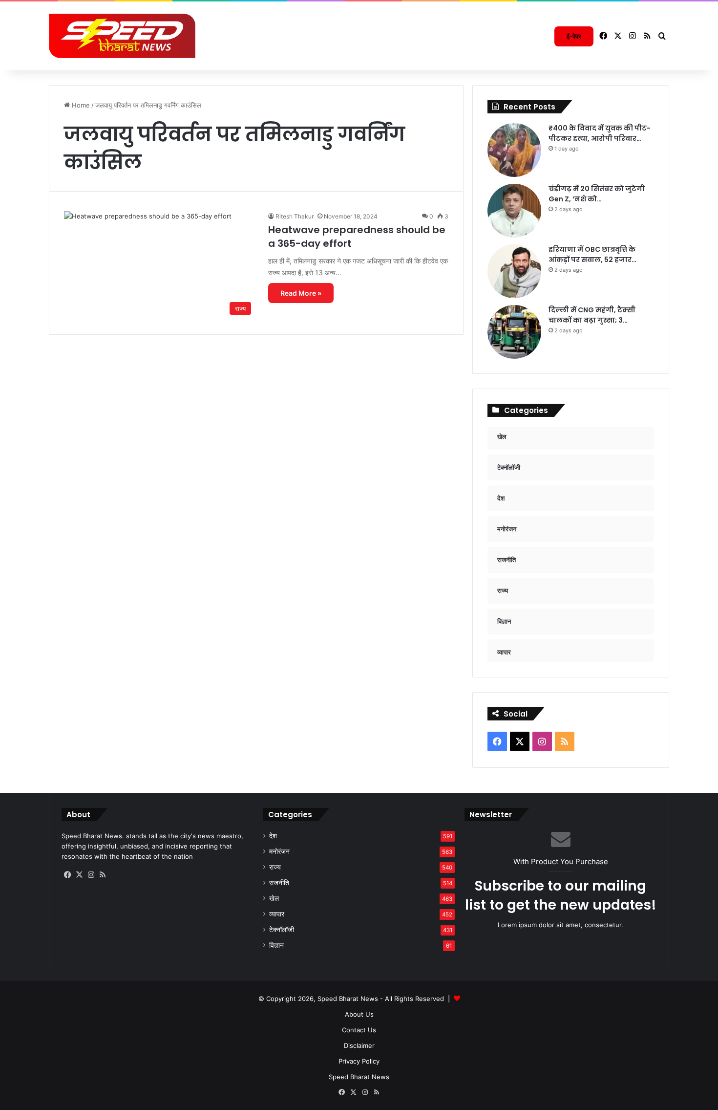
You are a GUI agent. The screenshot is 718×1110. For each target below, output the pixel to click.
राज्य (275, 867)
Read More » (300, 293)
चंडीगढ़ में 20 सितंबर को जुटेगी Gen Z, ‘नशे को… (597, 194)
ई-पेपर (574, 36)
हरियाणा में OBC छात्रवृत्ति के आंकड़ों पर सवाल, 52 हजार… (592, 254)
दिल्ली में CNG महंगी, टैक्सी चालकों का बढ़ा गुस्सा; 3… (592, 315)
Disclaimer (359, 1045)
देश (273, 836)
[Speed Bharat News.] (122, 36)
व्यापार (276, 914)
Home (80, 105)
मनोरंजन (279, 851)
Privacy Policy (359, 1061)
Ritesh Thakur (294, 216)
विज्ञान (276, 945)
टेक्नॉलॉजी (281, 930)
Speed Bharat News (359, 1077)
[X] (79, 875)
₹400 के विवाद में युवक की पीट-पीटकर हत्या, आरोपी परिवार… (600, 133)
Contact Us (359, 1030)
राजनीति (279, 883)
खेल (274, 898)
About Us (359, 1014)
